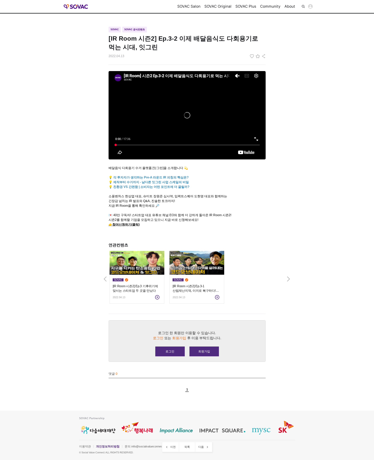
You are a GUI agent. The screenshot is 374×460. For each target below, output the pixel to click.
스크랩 (258, 56)
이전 (173, 446)
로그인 (310, 6)
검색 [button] (303, 6)
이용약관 (85, 446)
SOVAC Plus (245, 6)
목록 (187, 446)
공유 (264, 56)
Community (270, 6)
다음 (201, 446)
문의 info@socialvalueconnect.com (147, 446)
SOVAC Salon (188, 6)
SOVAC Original (217, 6)
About (289, 6)
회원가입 (204, 351)
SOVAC (76, 6)
